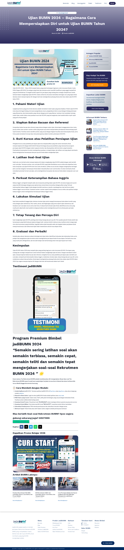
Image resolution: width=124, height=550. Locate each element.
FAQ (105, 3)
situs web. (61, 395)
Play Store (53, 391)
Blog (73, 3)
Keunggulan (81, 3)
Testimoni (98, 3)
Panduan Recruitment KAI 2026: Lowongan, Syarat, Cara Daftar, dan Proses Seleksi (22, 494)
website (21, 393)
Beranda (66, 3)
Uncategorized (63, 13)
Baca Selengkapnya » (17, 500)
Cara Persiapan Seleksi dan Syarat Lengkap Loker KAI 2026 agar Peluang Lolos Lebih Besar (67, 494)
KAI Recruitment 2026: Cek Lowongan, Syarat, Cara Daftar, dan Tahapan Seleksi (45, 494)
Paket (90, 3)
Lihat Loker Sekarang (98, 108)
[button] (15, 301)
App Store (61, 391)
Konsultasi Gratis (98, 85)
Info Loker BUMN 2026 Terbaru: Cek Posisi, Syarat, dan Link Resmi (100, 147)
